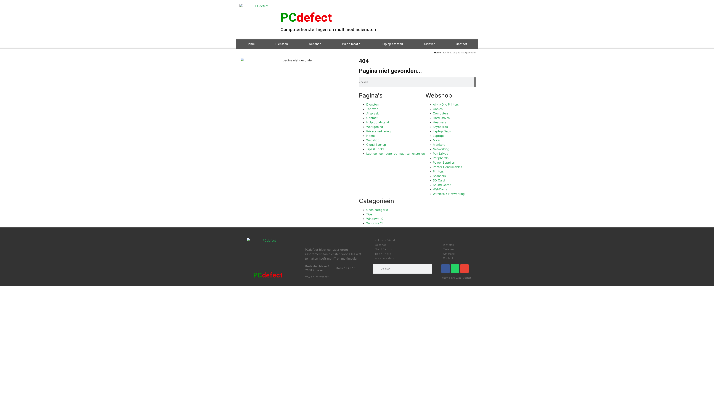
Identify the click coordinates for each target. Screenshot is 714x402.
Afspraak (372, 113)
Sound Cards (442, 185)
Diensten (281, 44)
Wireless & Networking (449, 194)
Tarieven (429, 44)
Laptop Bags (442, 131)
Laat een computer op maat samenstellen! (395, 153)
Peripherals (440, 158)
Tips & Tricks (375, 149)
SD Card (439, 180)
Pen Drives (440, 153)
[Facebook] (445, 268)
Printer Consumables (447, 167)
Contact (461, 44)
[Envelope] (464, 268)
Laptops (438, 136)
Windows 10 (374, 219)
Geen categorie (377, 210)
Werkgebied (374, 127)
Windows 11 (374, 223)
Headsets (439, 122)
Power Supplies (444, 162)
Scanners (439, 176)
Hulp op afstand (391, 44)
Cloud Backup (376, 144)
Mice (436, 140)
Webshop (314, 44)
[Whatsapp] (455, 268)
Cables (438, 109)
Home (251, 44)
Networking (441, 149)
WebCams (440, 189)
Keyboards (440, 127)
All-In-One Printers (446, 104)
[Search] (475, 82)
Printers (438, 171)
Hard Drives (441, 118)
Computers (440, 113)
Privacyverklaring (378, 131)
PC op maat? (351, 44)
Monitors (439, 144)
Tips (369, 214)
